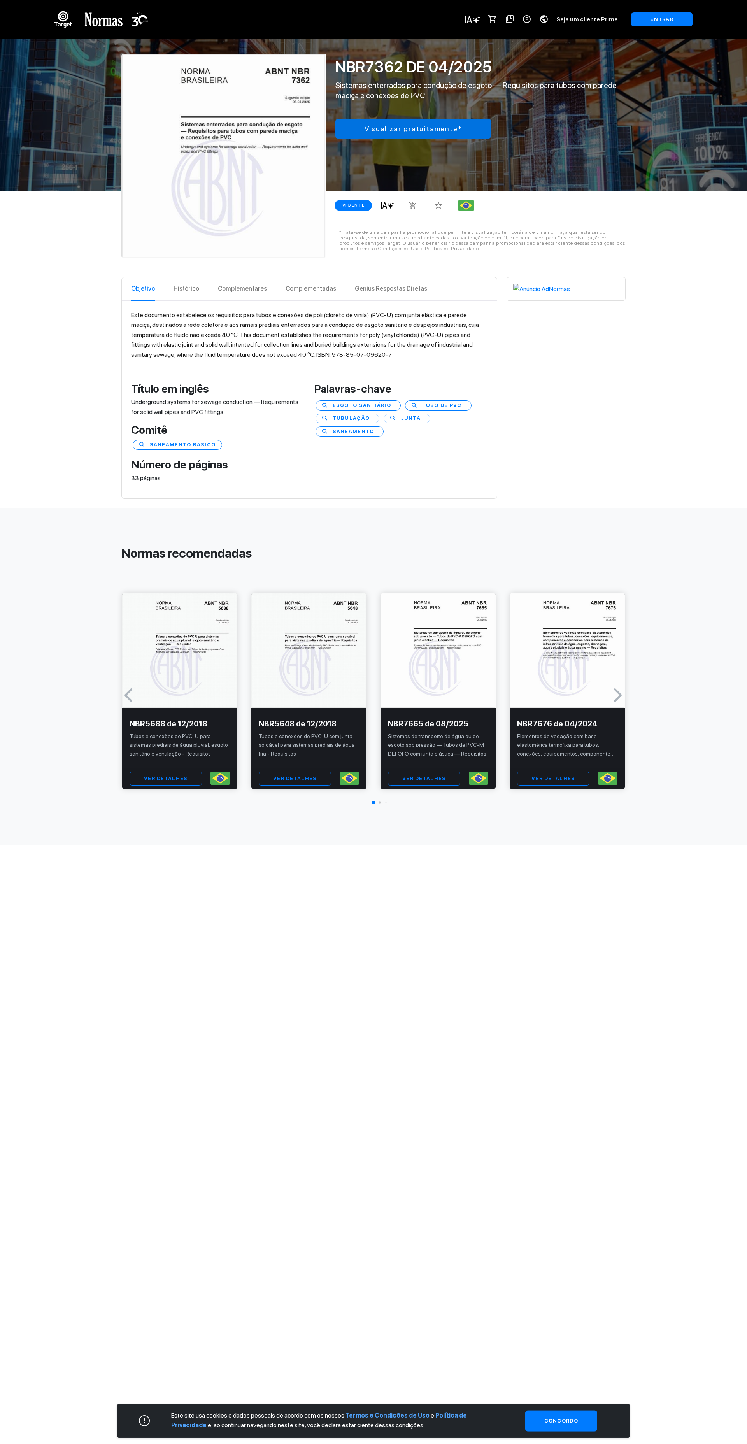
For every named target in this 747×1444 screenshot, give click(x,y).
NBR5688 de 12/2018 (168, 723)
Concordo (561, 1421)
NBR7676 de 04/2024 (557, 723)
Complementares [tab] (242, 288)
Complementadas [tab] (311, 288)
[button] (373, 802)
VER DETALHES (166, 778)
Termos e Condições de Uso (387, 1415)
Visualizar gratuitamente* (413, 129)
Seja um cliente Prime (587, 19)
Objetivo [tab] (143, 288)
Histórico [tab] (186, 288)
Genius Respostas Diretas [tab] (391, 288)
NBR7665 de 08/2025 (428, 723)
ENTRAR (661, 19)
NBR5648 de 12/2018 (298, 723)
